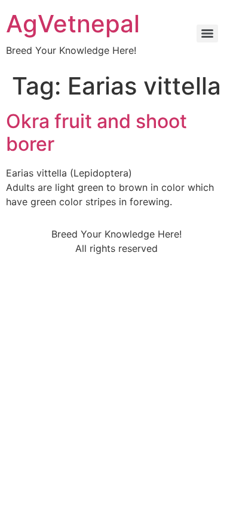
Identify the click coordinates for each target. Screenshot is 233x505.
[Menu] (207, 33)
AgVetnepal (73, 23)
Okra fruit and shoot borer (96, 132)
